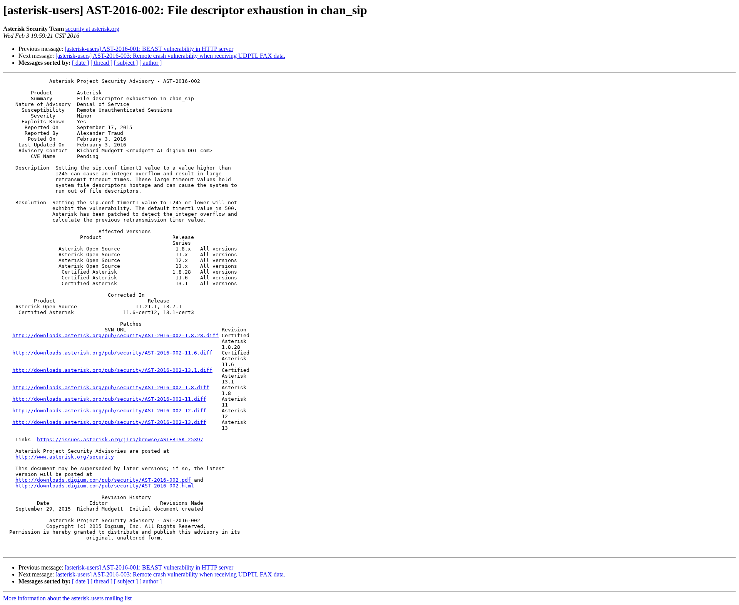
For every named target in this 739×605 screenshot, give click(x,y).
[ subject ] (126, 62)
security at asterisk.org (92, 28)
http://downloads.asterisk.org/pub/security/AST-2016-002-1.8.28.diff (115, 335)
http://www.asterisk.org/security (64, 457)
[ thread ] (101, 62)
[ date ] (80, 62)
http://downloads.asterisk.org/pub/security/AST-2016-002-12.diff (109, 410)
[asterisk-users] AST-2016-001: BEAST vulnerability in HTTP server (149, 48)
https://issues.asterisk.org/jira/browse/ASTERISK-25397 (120, 439)
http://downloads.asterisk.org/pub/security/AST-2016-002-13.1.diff (112, 370)
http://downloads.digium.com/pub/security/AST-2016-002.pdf (103, 480)
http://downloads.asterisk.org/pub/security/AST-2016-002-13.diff (109, 422)
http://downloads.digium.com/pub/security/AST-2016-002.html (104, 486)
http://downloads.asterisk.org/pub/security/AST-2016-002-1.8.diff (110, 387)
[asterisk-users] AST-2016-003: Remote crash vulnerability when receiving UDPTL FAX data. (170, 55)
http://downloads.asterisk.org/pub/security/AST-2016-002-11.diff (109, 399)
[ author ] (150, 62)
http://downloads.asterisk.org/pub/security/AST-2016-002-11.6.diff (112, 353)
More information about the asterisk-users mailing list (67, 598)
